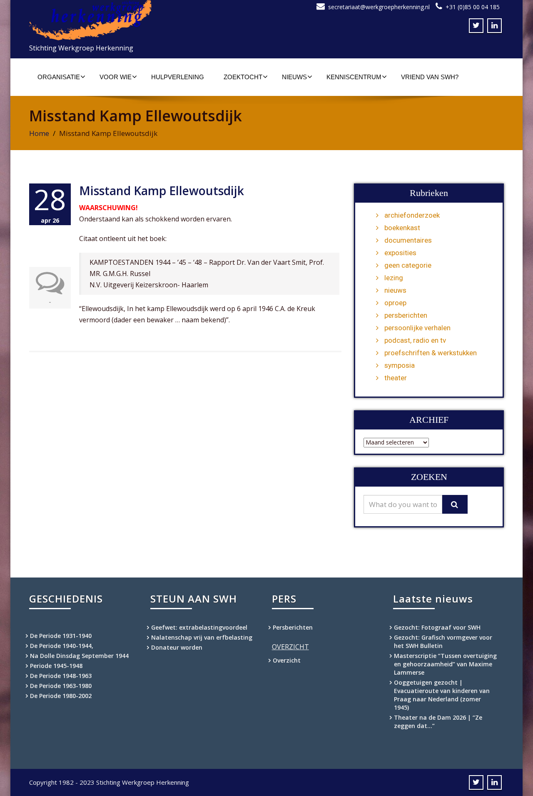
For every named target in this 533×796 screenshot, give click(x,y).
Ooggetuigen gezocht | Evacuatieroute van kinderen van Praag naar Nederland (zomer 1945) (442, 694)
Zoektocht (243, 76)
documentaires (408, 240)
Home (39, 133)
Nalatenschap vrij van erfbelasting (201, 637)
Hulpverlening (177, 76)
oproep (395, 303)
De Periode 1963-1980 (61, 686)
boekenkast (402, 227)
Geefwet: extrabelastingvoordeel (199, 627)
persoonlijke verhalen (417, 328)
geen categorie (407, 265)
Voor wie (116, 76)
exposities (400, 253)
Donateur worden (176, 647)
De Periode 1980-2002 (61, 696)
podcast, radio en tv (415, 340)
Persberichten (293, 627)
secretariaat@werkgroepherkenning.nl (379, 7)
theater (395, 378)
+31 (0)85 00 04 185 (473, 7)
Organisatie (58, 76)
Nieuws (294, 76)
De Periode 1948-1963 (61, 676)
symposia (399, 365)
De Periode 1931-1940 (61, 636)
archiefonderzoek (412, 215)
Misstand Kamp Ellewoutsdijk (161, 190)
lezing (393, 278)
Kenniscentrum (353, 76)
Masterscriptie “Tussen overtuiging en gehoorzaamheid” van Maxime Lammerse (445, 664)
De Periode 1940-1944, (61, 646)
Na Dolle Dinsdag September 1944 (79, 656)
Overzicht (287, 660)
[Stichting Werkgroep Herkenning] (144, 20)
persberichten (405, 315)
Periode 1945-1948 (56, 666)
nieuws (395, 290)
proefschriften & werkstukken (430, 353)
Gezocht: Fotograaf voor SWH (437, 627)
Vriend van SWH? (429, 76)
